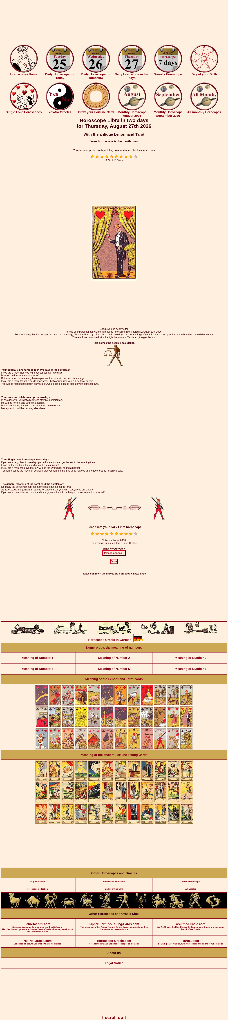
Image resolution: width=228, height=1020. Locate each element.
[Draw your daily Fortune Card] (96, 110)
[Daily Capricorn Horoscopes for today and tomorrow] (177, 907)
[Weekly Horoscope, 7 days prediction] (168, 72)
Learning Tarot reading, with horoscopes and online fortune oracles (190, 942)
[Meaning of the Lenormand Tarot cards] (114, 749)
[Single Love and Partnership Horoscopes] (24, 110)
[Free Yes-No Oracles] (60, 110)
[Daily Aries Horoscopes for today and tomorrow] (14, 907)
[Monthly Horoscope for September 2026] (168, 110)
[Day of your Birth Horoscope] (204, 72)
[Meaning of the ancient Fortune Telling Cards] (114, 823)
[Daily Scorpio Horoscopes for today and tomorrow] (141, 907)
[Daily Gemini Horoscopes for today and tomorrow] (51, 907)
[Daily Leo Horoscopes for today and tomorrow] (87, 907)
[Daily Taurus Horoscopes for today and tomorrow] (33, 907)
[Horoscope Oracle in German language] (138, 641)
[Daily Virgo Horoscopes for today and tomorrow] (105, 907)
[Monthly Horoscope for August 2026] (132, 110)
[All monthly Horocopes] (204, 110)
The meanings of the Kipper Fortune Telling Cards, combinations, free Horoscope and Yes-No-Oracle (114, 926)
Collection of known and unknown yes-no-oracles (37, 942)
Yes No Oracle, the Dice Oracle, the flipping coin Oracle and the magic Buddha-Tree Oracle (190, 926)
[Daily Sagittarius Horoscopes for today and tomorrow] (159, 907)
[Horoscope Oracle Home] (24, 72)
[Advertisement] (114, 23)
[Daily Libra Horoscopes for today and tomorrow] (123, 907)
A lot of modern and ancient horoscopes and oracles (114, 942)
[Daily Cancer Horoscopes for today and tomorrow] (69, 907)
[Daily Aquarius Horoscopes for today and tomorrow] (195, 907)
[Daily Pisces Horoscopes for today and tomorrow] (213, 907)
